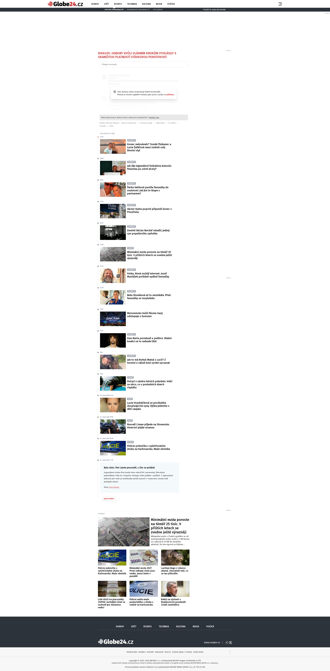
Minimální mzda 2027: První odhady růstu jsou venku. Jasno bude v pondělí (142, 572)
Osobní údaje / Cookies (182, 652)
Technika (132, 4)
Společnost (158, 10)
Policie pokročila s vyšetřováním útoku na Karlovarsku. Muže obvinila (148, 447)
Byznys (118, 4)
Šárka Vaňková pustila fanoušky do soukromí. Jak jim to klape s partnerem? (147, 190)
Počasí (171, 4)
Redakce (142, 652)
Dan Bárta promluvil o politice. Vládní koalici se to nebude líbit (149, 340)
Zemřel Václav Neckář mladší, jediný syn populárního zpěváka (148, 232)
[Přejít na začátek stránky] (230, 652)
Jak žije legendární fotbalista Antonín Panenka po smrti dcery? (149, 167)
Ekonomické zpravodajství (138, 10)
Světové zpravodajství (114, 10)
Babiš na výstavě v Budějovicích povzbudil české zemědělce (173, 602)
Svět (106, 4)
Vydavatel (159, 652)
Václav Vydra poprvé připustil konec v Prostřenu (149, 210)
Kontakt (150, 652)
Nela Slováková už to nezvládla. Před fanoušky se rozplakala (149, 297)
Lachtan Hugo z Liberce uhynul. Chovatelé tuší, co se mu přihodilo (174, 571)
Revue (159, 4)
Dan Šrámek (114, 487)
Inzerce (168, 652)
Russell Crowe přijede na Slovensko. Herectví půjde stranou (148, 426)
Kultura (146, 4)
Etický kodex (132, 652)
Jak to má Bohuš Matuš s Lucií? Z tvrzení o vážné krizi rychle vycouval (148, 361)
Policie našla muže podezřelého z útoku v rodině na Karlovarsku (141, 602)
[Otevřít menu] (280, 4)
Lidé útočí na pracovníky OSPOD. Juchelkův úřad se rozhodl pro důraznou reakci (111, 603)
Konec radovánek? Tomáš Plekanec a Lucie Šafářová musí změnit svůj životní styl (149, 147)
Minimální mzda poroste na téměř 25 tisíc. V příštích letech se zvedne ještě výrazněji (149, 255)
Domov (95, 4)
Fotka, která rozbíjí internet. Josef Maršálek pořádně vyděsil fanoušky (148, 275)
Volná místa (198, 652)
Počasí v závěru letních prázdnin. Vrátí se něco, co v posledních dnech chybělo (149, 384)
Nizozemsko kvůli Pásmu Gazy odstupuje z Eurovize (145, 315)
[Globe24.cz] (65, 3)
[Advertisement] (212, 90)
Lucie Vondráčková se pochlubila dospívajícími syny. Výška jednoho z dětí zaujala (148, 405)
